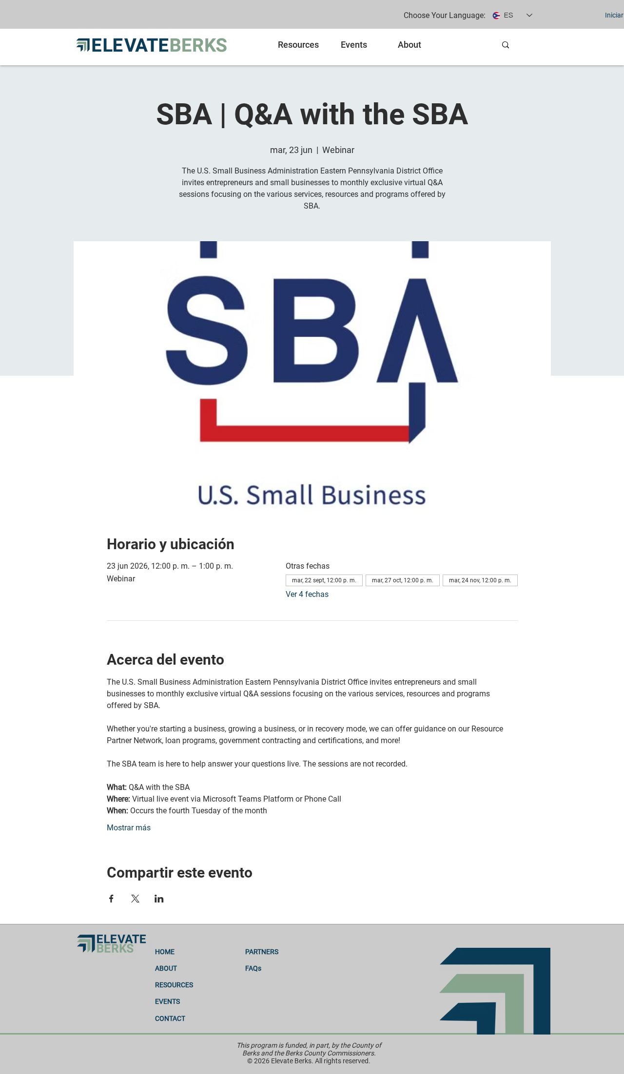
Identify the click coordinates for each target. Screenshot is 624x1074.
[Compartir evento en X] (135, 898)
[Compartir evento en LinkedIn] (159, 898)
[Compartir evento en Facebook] (111, 898)
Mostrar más (129, 827)
